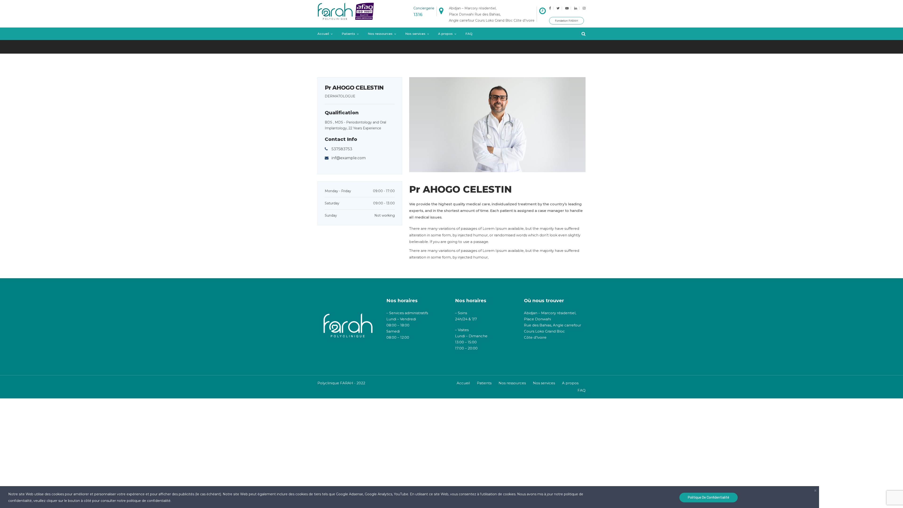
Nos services (415, 34)
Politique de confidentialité (708, 498)
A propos (445, 34)
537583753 (342, 149)
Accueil (323, 34)
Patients (348, 34)
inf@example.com (349, 158)
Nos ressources (380, 34)
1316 (417, 14)
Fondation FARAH (566, 20)
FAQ (468, 34)
